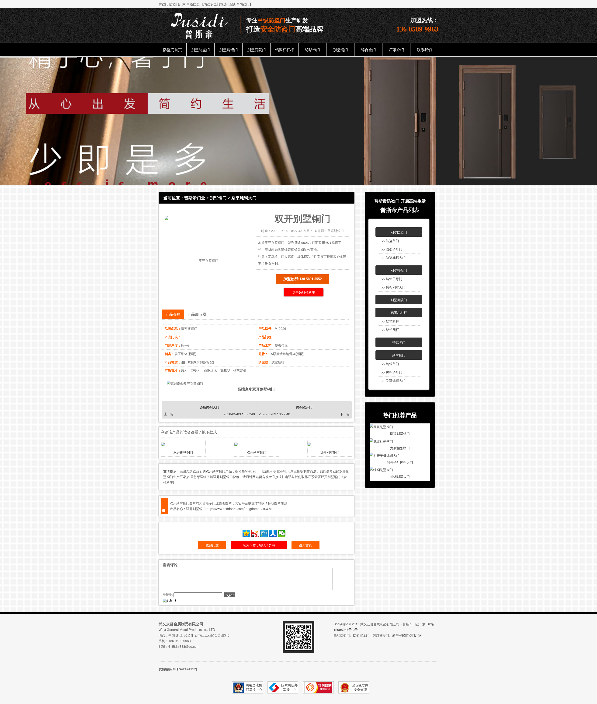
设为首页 (305, 545)
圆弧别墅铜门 (400, 433)
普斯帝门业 (194, 198)
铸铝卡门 (312, 49)
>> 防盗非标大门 (393, 257)
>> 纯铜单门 (390, 363)
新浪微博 (255, 533)
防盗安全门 (361, 635)
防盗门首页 (172, 49)
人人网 (273, 533)
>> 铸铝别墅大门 (393, 287)
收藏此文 (212, 545)
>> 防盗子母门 (391, 249)
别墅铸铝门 (228, 49)
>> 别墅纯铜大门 (393, 380)
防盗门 (163, 11)
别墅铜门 (340, 49)
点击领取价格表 (303, 292)
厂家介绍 (396, 49)
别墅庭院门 (256, 49)
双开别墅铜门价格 (226, 476)
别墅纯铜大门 (244, 198)
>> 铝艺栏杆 (390, 321)
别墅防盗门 (200, 49)
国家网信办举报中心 (289, 687)
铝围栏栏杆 (284, 49)
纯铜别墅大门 (400, 476)
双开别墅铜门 (183, 452)
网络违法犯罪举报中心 (254, 687)
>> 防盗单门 (390, 240)
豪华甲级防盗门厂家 (407, 635)
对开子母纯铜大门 (400, 462)
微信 (281, 533)
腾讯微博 (264, 533)
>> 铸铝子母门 (391, 278)
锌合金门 (368, 49)
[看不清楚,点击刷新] (229, 594)
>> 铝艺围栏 (390, 329)
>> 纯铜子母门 (391, 372)
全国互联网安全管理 (360, 687)
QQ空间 (246, 533)
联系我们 (424, 49)
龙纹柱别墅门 (400, 448)
